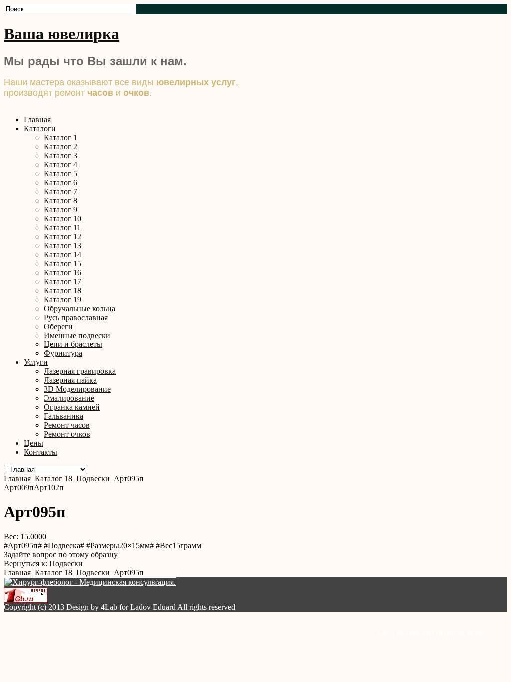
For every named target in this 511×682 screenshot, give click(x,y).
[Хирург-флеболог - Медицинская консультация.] (90, 582)
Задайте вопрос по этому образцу (61, 554)
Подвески (93, 478)
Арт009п (19, 487)
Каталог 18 (53, 478)
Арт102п (49, 487)
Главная (17, 478)
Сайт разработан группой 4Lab (430, 632)
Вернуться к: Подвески (43, 563)
